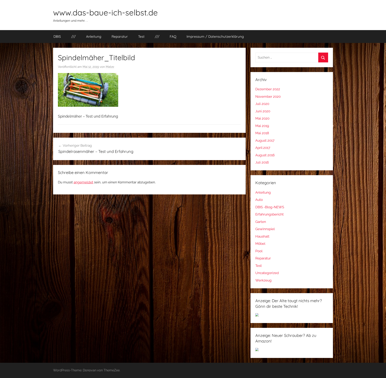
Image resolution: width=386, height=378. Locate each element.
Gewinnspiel (265, 229)
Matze (110, 67)
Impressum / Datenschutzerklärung (215, 36)
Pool (259, 251)
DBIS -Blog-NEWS (269, 207)
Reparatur (120, 36)
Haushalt (262, 236)
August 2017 (264, 140)
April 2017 (262, 148)
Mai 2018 (262, 133)
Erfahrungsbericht (269, 214)
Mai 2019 (262, 126)
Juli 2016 (262, 162)
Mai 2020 (262, 118)
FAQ (173, 36)
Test (141, 36)
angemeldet (83, 182)
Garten (260, 222)
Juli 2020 (262, 104)
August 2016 (265, 155)
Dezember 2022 (267, 89)
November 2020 (268, 96)
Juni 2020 (262, 111)
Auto (259, 200)
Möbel (260, 244)
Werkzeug (263, 280)
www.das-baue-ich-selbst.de (105, 12)
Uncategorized (267, 273)
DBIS (57, 36)
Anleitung (93, 36)
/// (73, 36)
